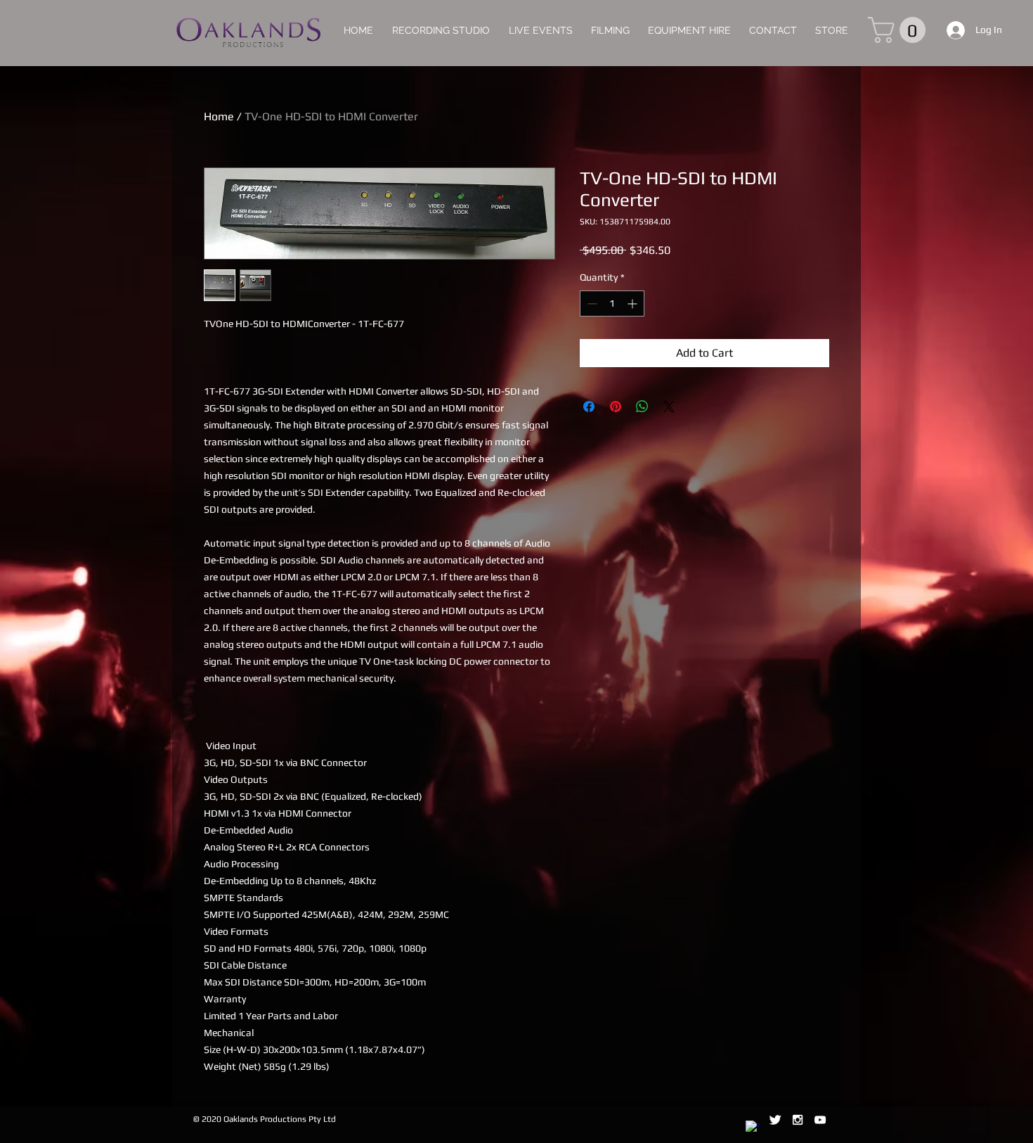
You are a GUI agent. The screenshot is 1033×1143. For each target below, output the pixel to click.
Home (219, 116)
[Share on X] (669, 406)
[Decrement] (590, 303)
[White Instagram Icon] (798, 1120)
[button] (900, 30)
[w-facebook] (753, 1127)
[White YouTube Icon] (820, 1120)
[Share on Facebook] (588, 406)
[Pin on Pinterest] (615, 406)
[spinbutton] (612, 303)
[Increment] (633, 303)
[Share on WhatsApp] (642, 406)
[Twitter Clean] (775, 1120)
